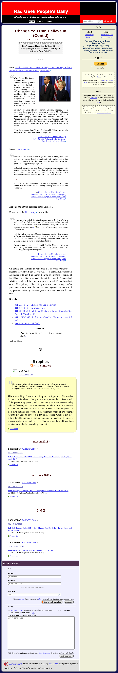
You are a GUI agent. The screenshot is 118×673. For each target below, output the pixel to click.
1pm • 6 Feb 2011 (26, 375)
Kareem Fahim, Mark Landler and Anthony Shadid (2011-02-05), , (48, 195)
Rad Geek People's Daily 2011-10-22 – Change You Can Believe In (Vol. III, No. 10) (38, 490)
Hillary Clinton (88, 47)
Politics (88, 41)
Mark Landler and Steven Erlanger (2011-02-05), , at (40, 69)
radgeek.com (29, 449)
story (30, 212)
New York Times (107, 48)
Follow (36, 366)
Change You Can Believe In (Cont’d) (40, 33)
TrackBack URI (45, 366)
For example (22, 148)
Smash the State (98, 43)
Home (31, 21)
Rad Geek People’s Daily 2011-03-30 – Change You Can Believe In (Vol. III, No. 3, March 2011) (40, 458)
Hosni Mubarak (88, 48)
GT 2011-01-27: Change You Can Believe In (35, 304)
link (33, 613)
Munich (97, 48)
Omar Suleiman (106, 50)
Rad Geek (53, 663)
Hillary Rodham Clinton (104, 47)
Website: (12, 591)
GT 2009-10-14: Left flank (27, 323)
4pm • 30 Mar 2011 (15, 453)
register (22, 599)
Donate (99, 77)
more (98, 102)
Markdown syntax (17, 610)
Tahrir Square (94, 52)
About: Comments (44, 653)
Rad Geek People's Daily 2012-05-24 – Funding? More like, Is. (30, 550)
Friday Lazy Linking (89, 35)
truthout (104, 52)
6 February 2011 (33, 40)
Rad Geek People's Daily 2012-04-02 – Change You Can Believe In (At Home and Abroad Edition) (40, 529)
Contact (49, 21)
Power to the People (102, 41)
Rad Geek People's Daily (41, 11)
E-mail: (11, 580)
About (40, 21)
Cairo (101, 45)
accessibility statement (104, 113)
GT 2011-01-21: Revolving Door (30, 307)
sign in (40, 599)
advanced (108, 21)
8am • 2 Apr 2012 (15, 524)
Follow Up (14, 428)
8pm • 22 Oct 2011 (15, 487)
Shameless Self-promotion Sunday (107, 35)
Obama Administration (92, 50)
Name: (11, 573)
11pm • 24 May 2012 (16, 546)
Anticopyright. (15, 663)
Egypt (107, 45)
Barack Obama (92, 45)
